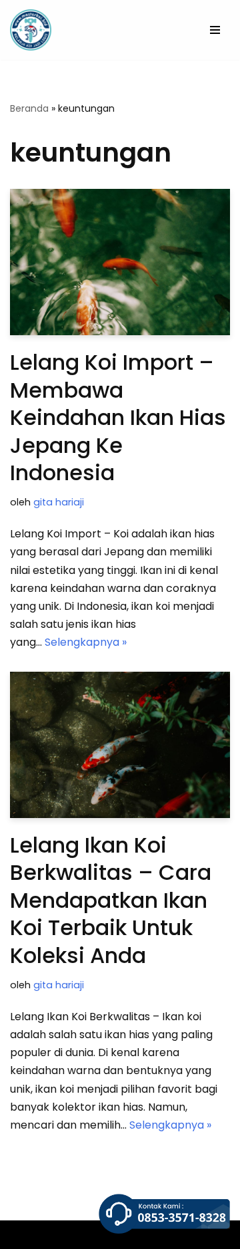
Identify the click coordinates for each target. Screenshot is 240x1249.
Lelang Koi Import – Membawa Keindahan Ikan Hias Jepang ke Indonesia (118, 417)
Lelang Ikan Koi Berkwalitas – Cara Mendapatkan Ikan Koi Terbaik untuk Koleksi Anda (110, 900)
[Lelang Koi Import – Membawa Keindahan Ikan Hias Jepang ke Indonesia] (120, 262)
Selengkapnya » (86, 642)
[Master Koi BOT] (30, 30)
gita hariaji (58, 502)
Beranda (29, 108)
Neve (23, 1234)
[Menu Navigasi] (215, 30)
